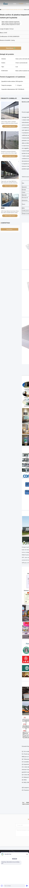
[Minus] (27, 854)
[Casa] (5, 3)
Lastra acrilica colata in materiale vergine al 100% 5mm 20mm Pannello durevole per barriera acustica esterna (9, 123)
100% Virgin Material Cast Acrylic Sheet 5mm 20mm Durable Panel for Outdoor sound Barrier (10, 212)
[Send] (27, 885)
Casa (14, 3)
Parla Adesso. (9, 48)
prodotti (7, 9)
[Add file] (2, 885)
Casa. (3, 9)
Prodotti (21, 3)
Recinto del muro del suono (16, 9)
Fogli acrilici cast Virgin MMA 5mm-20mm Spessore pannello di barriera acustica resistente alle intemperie (9, 183)
